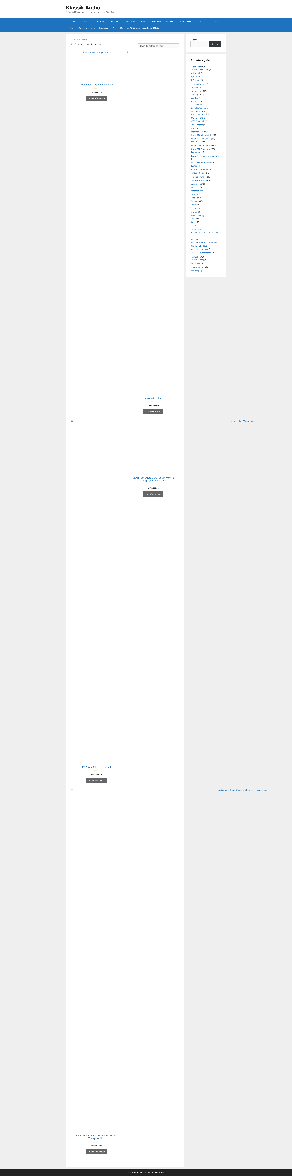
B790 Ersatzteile (198, 114)
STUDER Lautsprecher (200, 253)
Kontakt (199, 21)
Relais (193, 128)
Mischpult (194, 187)
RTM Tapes (99, 21)
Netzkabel (195, 73)
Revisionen (156, 21)
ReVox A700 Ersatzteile (201, 135)
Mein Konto (213, 21)
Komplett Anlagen (198, 180)
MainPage (195, 94)
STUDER (71, 21)
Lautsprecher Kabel (199, 70)
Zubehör (194, 225)
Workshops (169, 21)
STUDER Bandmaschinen (202, 242)
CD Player (194, 104)
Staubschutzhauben (199, 169)
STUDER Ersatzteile (199, 249)
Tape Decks (195, 198)
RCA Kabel (195, 77)
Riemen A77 (196, 141)
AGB (93, 28)
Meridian (194, 98)
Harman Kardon (185, 21)
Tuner (193, 205)
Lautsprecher (130, 21)
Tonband (194, 201)
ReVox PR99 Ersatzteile (201, 162)
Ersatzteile (195, 111)
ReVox (84, 21)
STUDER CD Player (199, 246)
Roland (193, 212)
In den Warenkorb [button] (97, 98)
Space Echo (113, 21)
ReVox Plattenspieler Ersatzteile (204, 156)
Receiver (194, 194)
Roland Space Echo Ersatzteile (204, 232)
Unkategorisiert (197, 267)
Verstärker (195, 208)
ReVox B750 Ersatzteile (201, 146)
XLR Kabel (195, 80)
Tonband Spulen (198, 173)
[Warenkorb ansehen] (223, 28)
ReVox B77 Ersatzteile (200, 149)
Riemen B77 (195, 152)
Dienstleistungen (198, 108)
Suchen (193, 40)
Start (73, 40)
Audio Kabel (196, 67)
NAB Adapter (196, 125)
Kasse (70, 28)
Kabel (142, 21)
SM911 (193, 222)
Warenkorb (82, 28)
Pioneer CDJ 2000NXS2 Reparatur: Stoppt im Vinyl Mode (136, 28)
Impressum (103, 28)
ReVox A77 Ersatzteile (200, 139)
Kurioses (194, 88)
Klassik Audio (83, 7)
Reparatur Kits (197, 132)
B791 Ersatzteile (197, 118)
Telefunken (195, 257)
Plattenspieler (196, 191)
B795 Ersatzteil (197, 121)
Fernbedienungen (198, 177)
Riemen (193, 166)
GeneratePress (160, 1172)
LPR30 (193, 218)
